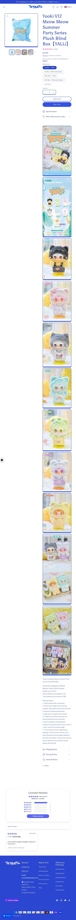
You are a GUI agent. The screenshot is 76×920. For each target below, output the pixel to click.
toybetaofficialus (61, 877)
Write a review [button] (38, 816)
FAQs (40, 887)
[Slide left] (7, 52)
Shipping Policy (43, 871)
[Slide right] (36, 52)
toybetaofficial (60, 890)
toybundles (59, 886)
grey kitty (49, 84)
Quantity (45, 88)
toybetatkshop (60, 869)
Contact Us (26, 867)
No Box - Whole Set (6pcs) (53, 71)
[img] (12, 834)
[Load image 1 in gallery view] (12, 52)
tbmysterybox (60, 881)
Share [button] (47, 765)
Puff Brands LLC (17, 915)
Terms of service (44, 879)
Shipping (45, 55)
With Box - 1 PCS (50, 76)
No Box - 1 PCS (50, 67)
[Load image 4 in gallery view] (30, 52)
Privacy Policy (43, 883)
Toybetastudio (60, 873)
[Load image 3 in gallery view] (24, 52)
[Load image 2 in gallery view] (18, 52)
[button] (4, 7)
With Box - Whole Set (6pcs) (54, 80)
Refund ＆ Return (44, 875)
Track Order (42, 867)
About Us (25, 871)
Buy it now (57, 104)
